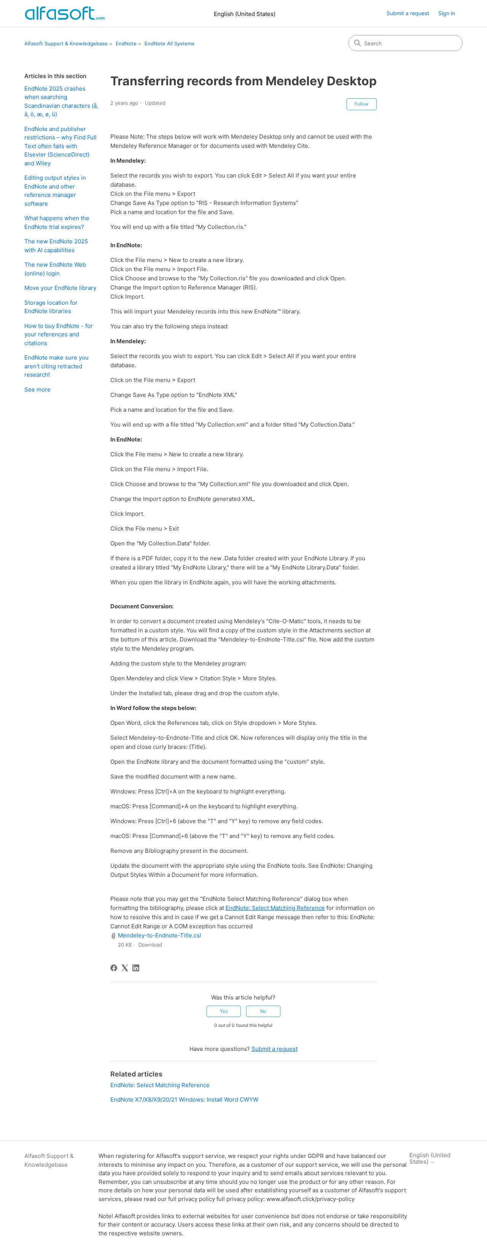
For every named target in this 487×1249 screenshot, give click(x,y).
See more (37, 389)
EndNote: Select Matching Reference (275, 908)
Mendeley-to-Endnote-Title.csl (159, 935)
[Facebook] (113, 967)
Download (150, 945)
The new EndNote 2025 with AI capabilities (56, 246)
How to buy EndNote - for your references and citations (58, 334)
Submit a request (408, 13)
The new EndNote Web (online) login (55, 269)
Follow (362, 104)
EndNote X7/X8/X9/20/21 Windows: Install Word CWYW (184, 1099)
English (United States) (244, 14)
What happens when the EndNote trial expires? (56, 222)
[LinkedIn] (135, 967)
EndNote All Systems (169, 43)
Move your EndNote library (60, 287)
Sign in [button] (446, 13)
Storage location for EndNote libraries (51, 307)
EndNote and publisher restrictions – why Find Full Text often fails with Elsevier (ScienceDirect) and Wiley (60, 146)
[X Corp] (124, 967)
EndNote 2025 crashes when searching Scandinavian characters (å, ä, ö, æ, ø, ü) (61, 101)
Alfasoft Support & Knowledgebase (66, 43)
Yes (224, 1011)
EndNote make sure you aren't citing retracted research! (56, 366)
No (263, 1011)
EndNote (126, 43)
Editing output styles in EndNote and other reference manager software (55, 190)
